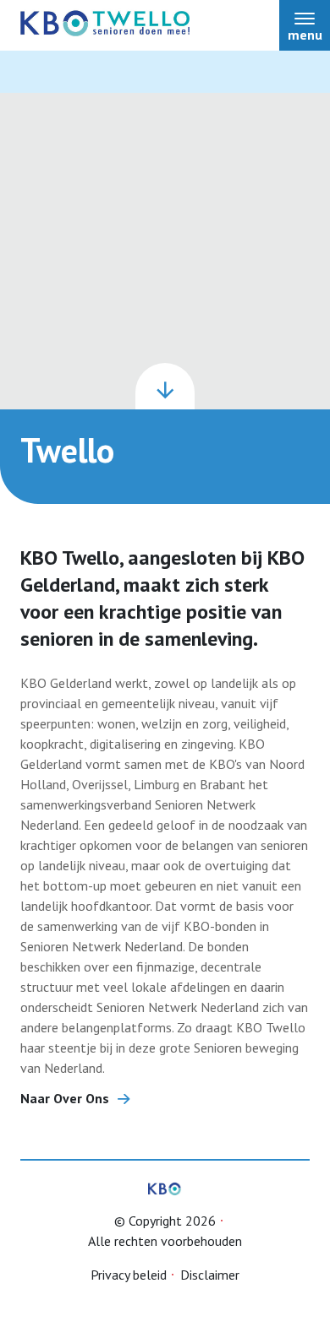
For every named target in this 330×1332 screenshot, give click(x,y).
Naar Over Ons (64, 1098)
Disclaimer (209, 1274)
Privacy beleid (129, 1274)
